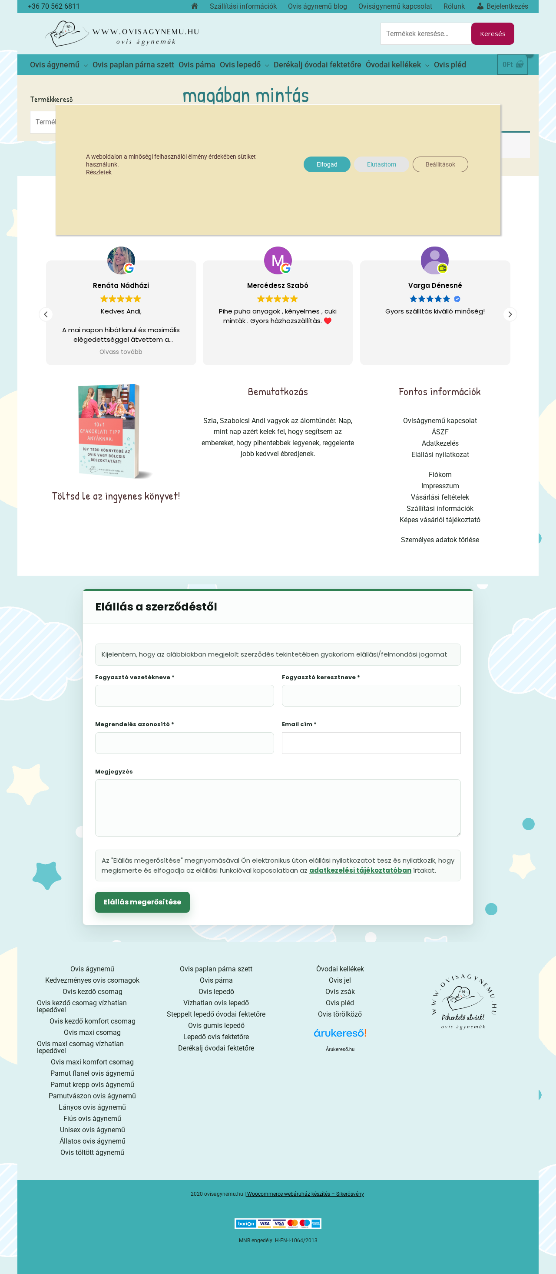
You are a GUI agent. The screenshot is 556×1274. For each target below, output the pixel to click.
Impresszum (440, 486)
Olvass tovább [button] (120, 352)
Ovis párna (216, 980)
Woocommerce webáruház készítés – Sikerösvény (305, 1194)
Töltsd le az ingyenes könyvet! (116, 495)
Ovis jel (340, 980)
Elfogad (327, 164)
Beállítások (440, 164)
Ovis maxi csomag (92, 1032)
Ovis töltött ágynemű (92, 1152)
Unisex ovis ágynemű (92, 1130)
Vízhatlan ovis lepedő (216, 1003)
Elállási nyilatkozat (440, 454)
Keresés (493, 33)
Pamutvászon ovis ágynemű (92, 1096)
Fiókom (440, 474)
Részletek (99, 172)
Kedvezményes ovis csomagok (92, 980)
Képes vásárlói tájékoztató (440, 520)
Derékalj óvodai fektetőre (216, 1048)
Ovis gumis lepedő (216, 1025)
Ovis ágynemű (92, 969)
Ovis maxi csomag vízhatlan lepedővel (80, 1047)
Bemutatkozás (278, 391)
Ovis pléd (340, 1003)
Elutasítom (381, 164)
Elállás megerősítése (142, 902)
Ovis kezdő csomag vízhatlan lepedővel (82, 1006)
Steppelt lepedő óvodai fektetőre (216, 1014)
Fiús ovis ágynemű (92, 1118)
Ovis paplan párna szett (216, 969)
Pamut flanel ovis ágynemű (92, 1073)
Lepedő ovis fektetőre (216, 1037)
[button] (509, 314)
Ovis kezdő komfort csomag (93, 1021)
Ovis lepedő (216, 991)
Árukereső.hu (340, 1049)
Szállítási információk (440, 508)
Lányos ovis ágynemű (92, 1107)
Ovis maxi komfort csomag (92, 1062)
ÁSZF (440, 432)
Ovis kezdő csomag (92, 991)
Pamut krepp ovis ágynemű (92, 1085)
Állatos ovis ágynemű (93, 1141)
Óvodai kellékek (340, 969)
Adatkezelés (440, 443)
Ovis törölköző (340, 1014)
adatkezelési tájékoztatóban (360, 870)
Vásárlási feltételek (440, 497)
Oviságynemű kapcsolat (440, 421)
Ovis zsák (340, 991)
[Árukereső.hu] (340, 1036)
